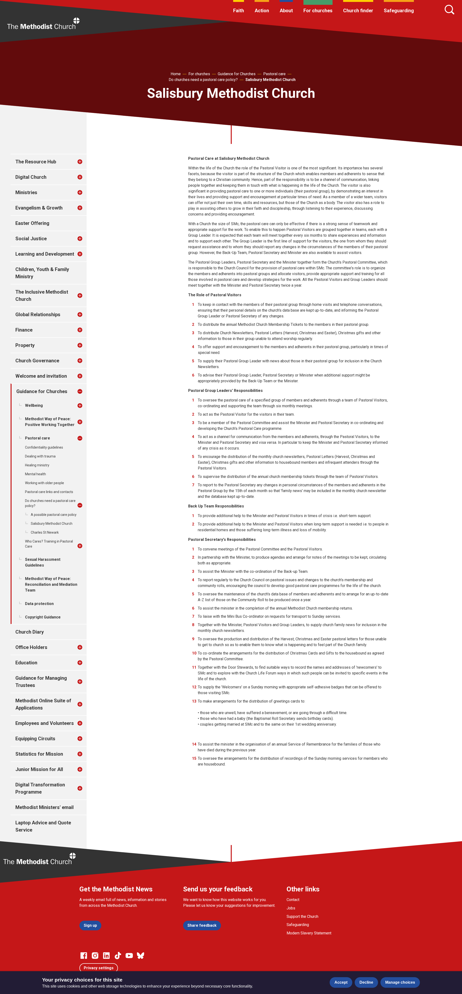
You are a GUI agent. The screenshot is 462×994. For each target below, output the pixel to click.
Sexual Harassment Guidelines (42, 562)
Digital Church (30, 177)
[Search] (449, 9)
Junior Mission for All (39, 769)
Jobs (291, 908)
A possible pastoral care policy (54, 515)
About (286, 10)
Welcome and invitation (41, 376)
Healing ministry (37, 465)
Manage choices (400, 982)
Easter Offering (32, 223)
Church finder (358, 10)
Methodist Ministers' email (44, 807)
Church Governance (37, 361)
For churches (318, 10)
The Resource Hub (35, 162)
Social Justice (31, 238)
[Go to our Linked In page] (106, 955)
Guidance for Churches (237, 74)
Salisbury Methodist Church (270, 79)
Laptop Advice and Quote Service (43, 826)
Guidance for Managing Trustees (41, 681)
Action (262, 10)
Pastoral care (274, 74)
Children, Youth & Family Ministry (42, 272)
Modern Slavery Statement (309, 933)
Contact (293, 899)
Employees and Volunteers (44, 723)
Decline (366, 982)
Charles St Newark (45, 532)
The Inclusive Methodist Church (41, 295)
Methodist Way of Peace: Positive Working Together (50, 422)
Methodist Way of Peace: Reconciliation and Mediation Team (51, 584)
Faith (238, 10)
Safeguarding (399, 10)
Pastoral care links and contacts (49, 492)
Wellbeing (34, 405)
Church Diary (29, 632)
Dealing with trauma (40, 456)
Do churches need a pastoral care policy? (203, 79)
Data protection (39, 603)
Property (25, 345)
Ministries (26, 192)
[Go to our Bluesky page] (140, 955)
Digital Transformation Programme (40, 788)
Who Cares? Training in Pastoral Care (49, 543)
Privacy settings (99, 968)
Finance (23, 330)
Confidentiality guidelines (44, 447)
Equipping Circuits (35, 738)
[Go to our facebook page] (83, 955)
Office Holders (31, 647)
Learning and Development (44, 254)
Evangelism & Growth (39, 208)
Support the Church (302, 916)
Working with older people (44, 483)
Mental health (35, 474)
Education (26, 663)
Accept (340, 982)
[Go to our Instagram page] (95, 955)
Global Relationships (37, 314)
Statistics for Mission (39, 754)
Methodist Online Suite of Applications (43, 704)
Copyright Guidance (43, 617)
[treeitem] (85, 161)
